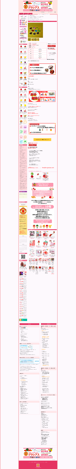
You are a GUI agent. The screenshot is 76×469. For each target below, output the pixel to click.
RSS (22, 319)
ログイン (40, 14)
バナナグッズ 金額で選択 (21, 102)
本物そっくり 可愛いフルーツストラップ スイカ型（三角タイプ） (23, 314)
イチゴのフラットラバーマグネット (30, 270)
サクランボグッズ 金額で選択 (25, 113)
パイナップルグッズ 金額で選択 (21, 108)
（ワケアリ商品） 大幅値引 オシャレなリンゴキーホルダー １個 (52, 263)
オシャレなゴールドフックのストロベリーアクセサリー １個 (45, 255)
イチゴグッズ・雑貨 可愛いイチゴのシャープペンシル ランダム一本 (23, 298)
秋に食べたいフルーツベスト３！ (23, 170)
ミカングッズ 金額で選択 (25, 102)
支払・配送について (26, 14)
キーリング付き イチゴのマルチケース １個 (45, 246)
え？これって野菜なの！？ (23, 169)
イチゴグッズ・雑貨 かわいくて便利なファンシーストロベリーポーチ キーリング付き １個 (52, 256)
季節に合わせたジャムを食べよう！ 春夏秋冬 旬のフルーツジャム (23, 181)
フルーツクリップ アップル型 (32, 178)
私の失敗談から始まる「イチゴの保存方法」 (23, 175)
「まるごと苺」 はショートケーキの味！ (23, 159)
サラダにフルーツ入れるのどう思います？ (23, 178)
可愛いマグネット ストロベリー (39, 178)
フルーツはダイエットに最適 (23, 160)
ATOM (22, 320)
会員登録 (43, 14)
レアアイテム (31, 18)
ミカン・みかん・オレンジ (21, 59)
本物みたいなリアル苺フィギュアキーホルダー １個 (23, 280)
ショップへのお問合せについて (23, 161)
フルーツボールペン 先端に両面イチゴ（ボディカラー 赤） (23, 300)
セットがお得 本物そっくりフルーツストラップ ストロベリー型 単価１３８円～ (45, 179)
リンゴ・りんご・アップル (21, 54)
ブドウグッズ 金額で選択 (21, 113)
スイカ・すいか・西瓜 (25, 49)
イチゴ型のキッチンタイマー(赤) (49, 270)
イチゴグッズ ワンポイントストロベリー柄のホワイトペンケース (33, 263)
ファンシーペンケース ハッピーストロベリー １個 (32, 255)
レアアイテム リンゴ (36, 18)
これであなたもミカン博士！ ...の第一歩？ (23, 173)
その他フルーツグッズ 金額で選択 (25, 118)
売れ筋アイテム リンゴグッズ (37, 17)
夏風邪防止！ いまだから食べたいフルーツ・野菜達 (23, 183)
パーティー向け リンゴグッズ (38, 19)
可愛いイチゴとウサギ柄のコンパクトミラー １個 (46, 262)
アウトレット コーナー (21, 85)
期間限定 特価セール (25, 85)
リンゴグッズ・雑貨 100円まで (40, 16)
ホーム (21, 14)
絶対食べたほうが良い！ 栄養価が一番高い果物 (23, 177)
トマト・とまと (20, 75)
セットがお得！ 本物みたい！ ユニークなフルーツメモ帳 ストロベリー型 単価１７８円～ (23, 268)
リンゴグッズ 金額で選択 (21, 97)
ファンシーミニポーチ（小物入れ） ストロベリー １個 (52, 247)
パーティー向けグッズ (25, 134)
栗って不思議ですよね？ (22, 171)
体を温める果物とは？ (22, 172)
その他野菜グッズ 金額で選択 (21, 124)
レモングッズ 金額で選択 (25, 108)
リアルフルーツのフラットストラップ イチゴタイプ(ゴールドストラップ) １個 (52, 271)
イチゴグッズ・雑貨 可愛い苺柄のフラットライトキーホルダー (23, 284)
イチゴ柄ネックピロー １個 (40, 262)
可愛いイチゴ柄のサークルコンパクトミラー (43, 262)
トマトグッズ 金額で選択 (21, 118)
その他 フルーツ (24, 75)
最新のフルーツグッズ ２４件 (23, 162)
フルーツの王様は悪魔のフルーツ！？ (23, 168)
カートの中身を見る (23, 191)
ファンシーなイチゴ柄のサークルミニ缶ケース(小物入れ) (30, 263)
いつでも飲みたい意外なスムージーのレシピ (23, 163)
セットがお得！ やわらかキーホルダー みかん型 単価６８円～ (23, 311)
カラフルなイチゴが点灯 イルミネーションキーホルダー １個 (21, 276)
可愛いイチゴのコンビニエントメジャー (43, 270)
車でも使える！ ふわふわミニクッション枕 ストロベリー (32, 237)
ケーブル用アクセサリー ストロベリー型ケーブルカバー (23, 316)
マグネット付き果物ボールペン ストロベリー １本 (33, 270)
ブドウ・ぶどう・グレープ (25, 65)
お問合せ (30, 14)
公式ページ (22, 353)
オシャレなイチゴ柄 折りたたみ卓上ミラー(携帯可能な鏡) (39, 255)
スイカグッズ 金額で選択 (25, 92)
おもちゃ (31, 20)
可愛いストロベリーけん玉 (39, 246)
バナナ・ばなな (24, 59)
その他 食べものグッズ (25, 80)
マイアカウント (47, 14)
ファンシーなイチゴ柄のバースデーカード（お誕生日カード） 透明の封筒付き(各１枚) (46, 271)
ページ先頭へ (53, 459)
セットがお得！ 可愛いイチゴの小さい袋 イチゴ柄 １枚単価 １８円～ (39, 237)
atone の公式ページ (23, 370)
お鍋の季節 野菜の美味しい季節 (23, 187)
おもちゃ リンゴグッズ (35, 20)
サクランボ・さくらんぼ (25, 70)
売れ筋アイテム (31, 17)
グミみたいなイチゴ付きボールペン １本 (32, 246)
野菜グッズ (20, 80)
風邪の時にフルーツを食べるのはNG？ (23, 166)
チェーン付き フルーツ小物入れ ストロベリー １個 (23, 289)
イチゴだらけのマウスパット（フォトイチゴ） (40, 270)
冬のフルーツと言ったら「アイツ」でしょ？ (23, 189)
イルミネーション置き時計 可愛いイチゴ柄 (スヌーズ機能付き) (49, 263)
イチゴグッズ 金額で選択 (21, 92)
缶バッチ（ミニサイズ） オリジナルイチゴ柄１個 (25, 276)
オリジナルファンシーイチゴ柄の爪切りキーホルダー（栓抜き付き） (37, 263)
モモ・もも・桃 (24, 54)
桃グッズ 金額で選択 (25, 97)
